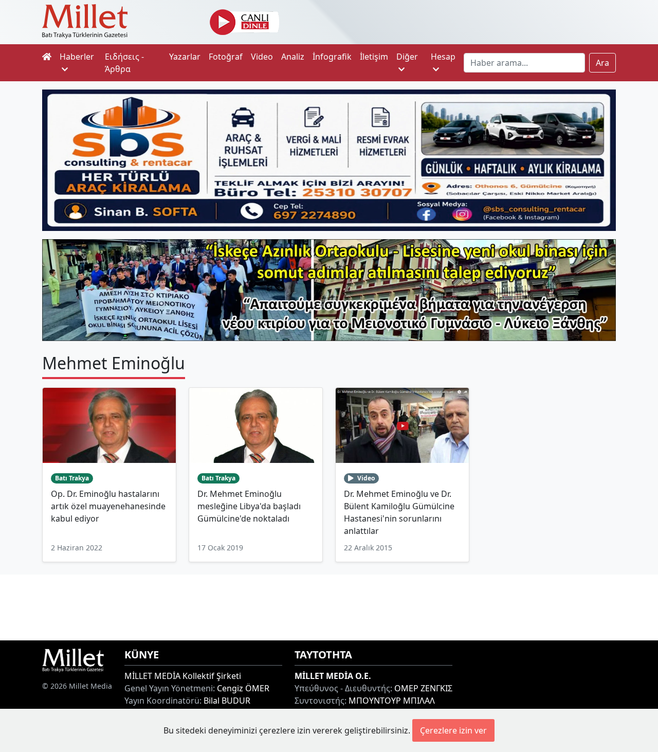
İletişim (374, 56)
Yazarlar (184, 56)
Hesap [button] (443, 56)
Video (262, 56)
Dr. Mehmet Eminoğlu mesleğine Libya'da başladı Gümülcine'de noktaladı (249, 506)
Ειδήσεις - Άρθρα (124, 63)
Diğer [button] (407, 56)
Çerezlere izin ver (453, 730)
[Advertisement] (329, 606)
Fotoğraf (226, 56)
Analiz (292, 56)
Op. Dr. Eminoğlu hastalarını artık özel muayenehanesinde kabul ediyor (108, 506)
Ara (602, 62)
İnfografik (332, 56)
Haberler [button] (77, 56)
